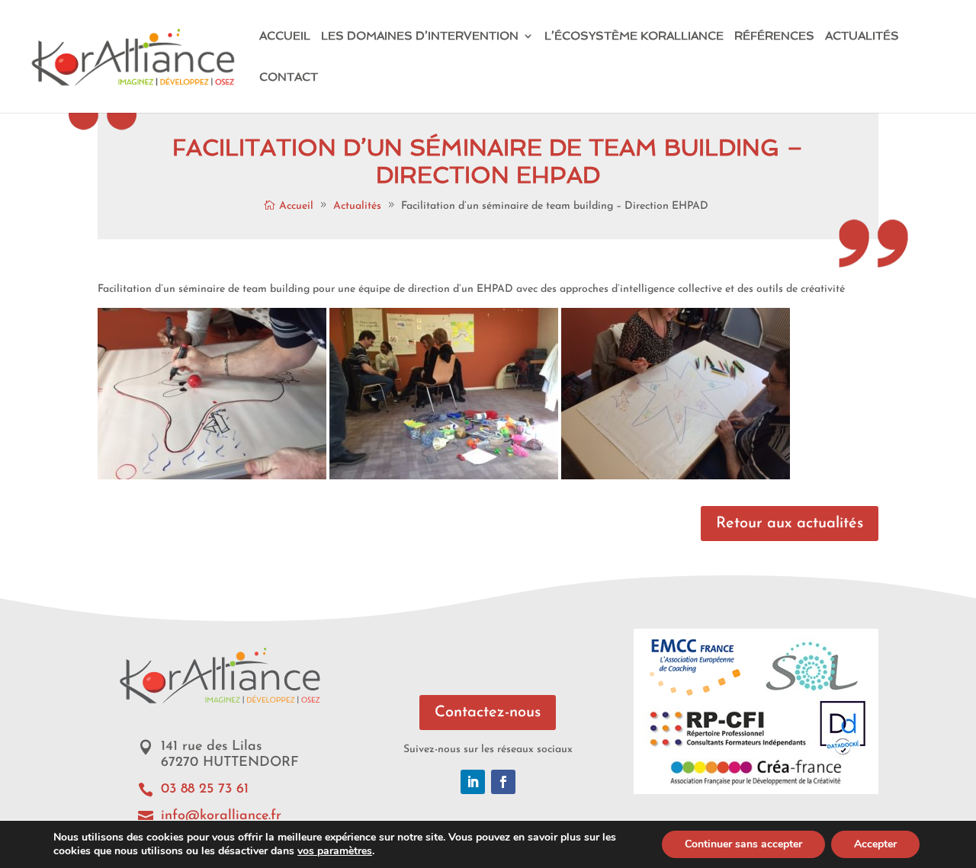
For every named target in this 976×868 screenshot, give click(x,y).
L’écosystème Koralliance (634, 36)
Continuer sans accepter (743, 844)
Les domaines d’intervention (419, 36)
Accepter (875, 844)
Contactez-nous (488, 712)
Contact (288, 78)
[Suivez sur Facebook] (503, 782)
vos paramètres (334, 851)
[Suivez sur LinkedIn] (473, 782)
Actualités (862, 36)
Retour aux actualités (789, 523)
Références (774, 36)
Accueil (284, 36)
